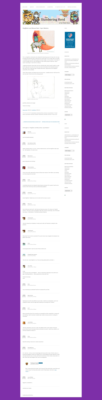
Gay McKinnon (31, 347)
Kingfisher (34, 110)
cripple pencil (67, 93)
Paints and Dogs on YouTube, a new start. (72, 66)
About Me (32, 6)
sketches (45, 112)
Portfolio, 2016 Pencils (72, 6)
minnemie (30, 192)
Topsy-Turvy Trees (68, 106)
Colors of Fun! (67, 92)
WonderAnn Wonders (68, 107)
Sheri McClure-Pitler (32, 143)
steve (29, 243)
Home (66, 28)
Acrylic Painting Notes (40, 6)
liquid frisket (41, 114)
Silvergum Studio (68, 101)
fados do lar (30, 155)
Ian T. (29, 308)
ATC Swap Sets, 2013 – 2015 (60, 6)
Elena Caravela (31, 167)
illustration (32, 114)
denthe (66, 94)
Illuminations (50, 6)
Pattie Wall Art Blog (68, 97)
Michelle (29, 131)
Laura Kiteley (30, 377)
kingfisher (36, 114)
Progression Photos (40, 112)
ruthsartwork (30, 217)
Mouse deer (25, 110)
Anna (29, 336)
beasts (24, 114)
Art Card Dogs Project (68, 82)
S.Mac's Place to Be (68, 100)
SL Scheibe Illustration (68, 104)
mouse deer (45, 114)
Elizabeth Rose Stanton (32, 254)
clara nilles (30, 265)
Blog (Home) (25, 6)
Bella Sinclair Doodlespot (69, 90)
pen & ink (49, 114)
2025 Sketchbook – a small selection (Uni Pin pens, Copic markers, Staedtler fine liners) (72, 60)
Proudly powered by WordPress (28, 395)
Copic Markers (33, 112)
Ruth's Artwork (67, 99)
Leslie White (30, 322)
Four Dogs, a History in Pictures (70, 67)
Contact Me (67, 51)
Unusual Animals (50, 112)
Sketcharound (67, 103)
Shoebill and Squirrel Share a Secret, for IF (32, 121)
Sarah (29, 179)
